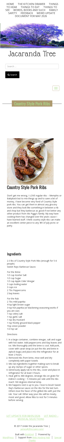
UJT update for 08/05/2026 (23, 416)
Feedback (27, 13)
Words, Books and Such (29, 10)
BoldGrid (29, 434)
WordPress (8, 437)
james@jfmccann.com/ (32, 429)
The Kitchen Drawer (31, 4)
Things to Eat (30, 7)
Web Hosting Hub (41, 437)
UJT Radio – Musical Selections (38, 417)
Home (10, 4)
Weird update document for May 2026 (35, 14)
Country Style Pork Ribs (32, 103)
